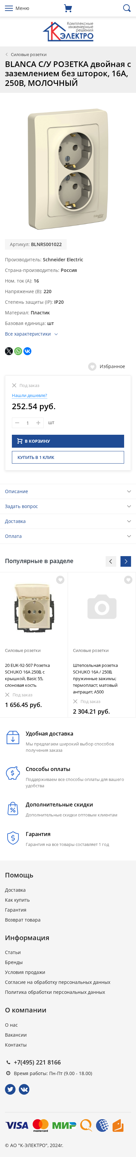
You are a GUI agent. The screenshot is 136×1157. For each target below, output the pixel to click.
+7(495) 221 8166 (37, 1062)
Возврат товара (23, 920)
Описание (16, 491)
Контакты (16, 1045)
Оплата (13, 536)
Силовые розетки (29, 54)
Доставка (15, 521)
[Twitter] (10, 1089)
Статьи (13, 952)
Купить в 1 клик (35, 457)
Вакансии (16, 1035)
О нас (11, 1025)
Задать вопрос (21, 506)
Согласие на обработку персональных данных (57, 982)
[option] (34, 645)
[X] (9, 351)
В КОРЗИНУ (37, 441)
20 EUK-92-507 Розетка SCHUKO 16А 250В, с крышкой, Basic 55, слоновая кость (27, 675)
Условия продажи (25, 972)
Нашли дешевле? (29, 395)
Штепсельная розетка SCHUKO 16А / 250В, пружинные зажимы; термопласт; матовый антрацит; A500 (95, 678)
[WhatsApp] (18, 351)
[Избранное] (60, 580)
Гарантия (15, 910)
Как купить (17, 900)
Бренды (14, 962)
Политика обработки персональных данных (55, 992)
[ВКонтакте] (27, 351)
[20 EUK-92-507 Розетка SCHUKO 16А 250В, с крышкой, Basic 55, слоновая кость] (34, 608)
